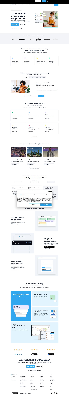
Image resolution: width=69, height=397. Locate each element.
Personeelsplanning (23, 376)
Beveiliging (31, 387)
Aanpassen (33, 204)
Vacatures (51, 389)
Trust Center (29, 393)
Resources (51, 383)
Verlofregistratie (22, 379)
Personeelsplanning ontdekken (15, 224)
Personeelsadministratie (23, 380)
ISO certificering (52, 380)
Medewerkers (43, 77)
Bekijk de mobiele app (47, 248)
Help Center (41, 383)
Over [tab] (46, 194)
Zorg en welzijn (32, 386)
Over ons (51, 377)
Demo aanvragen (23, 24)
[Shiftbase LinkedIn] (54, 393)
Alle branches (32, 376)
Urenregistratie (22, 377)
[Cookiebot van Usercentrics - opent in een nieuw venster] (48, 191)
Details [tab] (34, 194)
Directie (32, 77)
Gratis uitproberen (15, 24)
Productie (31, 383)
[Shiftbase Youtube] (52, 393)
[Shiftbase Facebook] (56, 393)
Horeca (31, 377)
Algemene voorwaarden (23, 393)
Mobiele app (22, 383)
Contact (49, 4)
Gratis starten (34, 180)
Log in (52, 4)
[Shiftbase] (13, 4)
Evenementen (52, 379)
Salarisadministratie (23, 386)
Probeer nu (56, 4)
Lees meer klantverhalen (34, 168)
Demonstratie (42, 380)
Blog (50, 386)
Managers (26, 77)
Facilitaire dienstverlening (33, 389)
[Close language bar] (47, 1)
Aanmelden (41, 376)
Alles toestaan (46, 204)
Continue (44, 1)
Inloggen (41, 377)
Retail (31, 379)
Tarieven (27, 4)
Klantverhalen (52, 387)
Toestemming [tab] (22, 194)
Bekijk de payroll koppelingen (14, 269)
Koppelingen (42, 386)
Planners (37, 77)
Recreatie (31, 380)
